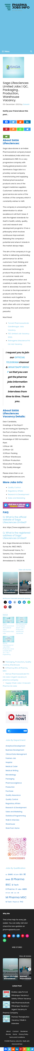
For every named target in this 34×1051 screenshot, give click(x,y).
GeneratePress (17, 1044)
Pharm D (16, 902)
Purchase (9, 791)
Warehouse (15, 665)
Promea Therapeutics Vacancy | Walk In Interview (20, 1020)
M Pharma (23, 668)
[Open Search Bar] (31, 51)
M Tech (9, 902)
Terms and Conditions (17, 1037)
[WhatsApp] (4, 940)
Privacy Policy (23, 1034)
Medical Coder (12, 766)
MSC (5, 671)
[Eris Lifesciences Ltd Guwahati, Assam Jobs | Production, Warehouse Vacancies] (21, 620)
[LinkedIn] (13, 936)
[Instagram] (27, 936)
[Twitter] (13, 120)
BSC (16, 668)
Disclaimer (24, 1031)
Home (15, 1034)
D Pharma (10, 889)
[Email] (6, 134)
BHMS (8, 879)
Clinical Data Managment (16, 754)
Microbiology (11, 775)
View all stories (25, 570)
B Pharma (10, 668)
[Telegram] (27, 127)
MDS (15, 893)
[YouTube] (9, 936)
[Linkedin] (27, 120)
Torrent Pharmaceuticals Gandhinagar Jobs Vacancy (18, 326)
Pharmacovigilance (14, 783)
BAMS (10, 874)
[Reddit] (20, 120)
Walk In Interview (12, 820)
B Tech (15, 884)
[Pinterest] (6, 127)
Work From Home (12, 828)
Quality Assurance (13, 795)
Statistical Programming (16, 816)
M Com (8, 893)
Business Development (15, 750)
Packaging (10, 662)
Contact (16, 1031)
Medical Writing (12, 770)
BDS (21, 874)
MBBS (24, 889)
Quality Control (14, 487)
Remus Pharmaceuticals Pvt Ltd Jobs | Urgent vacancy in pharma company (16, 677)
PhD (21, 902)
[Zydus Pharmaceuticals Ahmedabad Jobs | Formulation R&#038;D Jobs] (8, 620)
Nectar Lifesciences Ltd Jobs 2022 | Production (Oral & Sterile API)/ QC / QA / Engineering (8, 648)
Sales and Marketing (16, 498)
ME (18, 893)
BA (6, 874)
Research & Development (18, 494)
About (8, 1031)
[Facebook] (6, 120)
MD (12, 893)
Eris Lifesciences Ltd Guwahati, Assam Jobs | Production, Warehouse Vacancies (21, 628)
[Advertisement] (17, 31)
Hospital (9, 762)
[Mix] (13, 127)
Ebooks (8, 1034)
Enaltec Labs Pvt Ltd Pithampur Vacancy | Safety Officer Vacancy (21, 995)
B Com (16, 874)
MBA (19, 889)
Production (19, 662)
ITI (16, 889)
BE (25, 874)
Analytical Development (15, 746)
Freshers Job (11, 758)
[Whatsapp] (20, 127)
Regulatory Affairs (15, 491)
